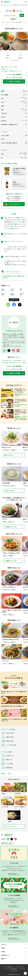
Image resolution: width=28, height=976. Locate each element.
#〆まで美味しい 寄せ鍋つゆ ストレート (11, 71)
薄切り (18, 217)
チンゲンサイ (4, 113)
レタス (2, 102)
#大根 (5, 66)
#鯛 (2, 66)
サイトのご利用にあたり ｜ (10, 966)
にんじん (3, 117)
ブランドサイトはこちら (18, 174)
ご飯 (2, 153)
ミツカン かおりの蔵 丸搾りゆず (9, 142)
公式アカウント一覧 (6, 843)
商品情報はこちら (17, 172)
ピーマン (8, 22)
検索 (22, 15)
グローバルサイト (14, 970)
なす (3, 22)
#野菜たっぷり (5, 69)
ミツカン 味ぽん (5, 135)
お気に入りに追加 (14, 81)
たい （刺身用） (5, 94)
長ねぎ (2, 105)
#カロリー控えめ (13, 66)
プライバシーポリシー (20, 966)
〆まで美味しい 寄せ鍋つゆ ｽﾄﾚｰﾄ (9, 124)
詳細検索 (13, 19)
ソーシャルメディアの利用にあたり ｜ (11, 968)
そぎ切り (12, 228)
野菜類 (3, 773)
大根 (2, 98)
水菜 (2, 109)
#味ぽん (25, 362)
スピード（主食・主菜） (17, 22)
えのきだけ (3, 120)
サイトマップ (22, 968)
